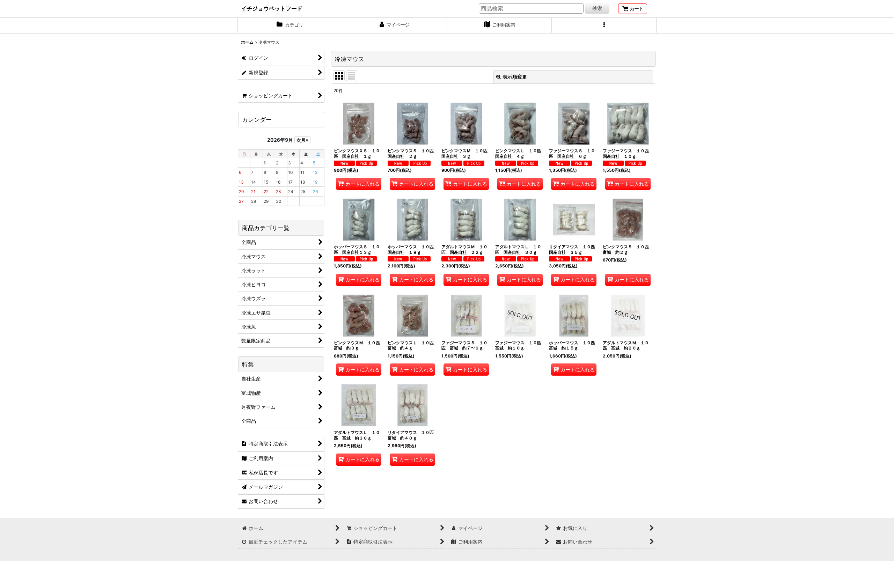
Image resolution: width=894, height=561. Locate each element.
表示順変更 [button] (515, 77)
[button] (604, 25)
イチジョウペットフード (271, 8)
